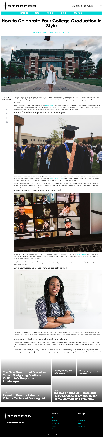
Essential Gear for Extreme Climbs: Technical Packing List (24, 396)
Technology (50, 13)
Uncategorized (6, 369)
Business (37, 13)
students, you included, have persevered (43, 100)
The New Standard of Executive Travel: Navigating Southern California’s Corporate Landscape (24, 376)
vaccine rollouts (49, 105)
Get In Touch (81, 423)
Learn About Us (82, 418)
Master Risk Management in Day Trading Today (89, 372)
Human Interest (78, 13)
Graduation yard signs (56, 178)
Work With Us (81, 420)
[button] (6, 105)
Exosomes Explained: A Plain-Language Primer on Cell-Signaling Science (63, 372)
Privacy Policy (81, 426)
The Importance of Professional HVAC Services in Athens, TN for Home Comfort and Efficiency (75, 396)
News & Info (24, 13)
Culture (63, 13)
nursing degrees (81, 254)
